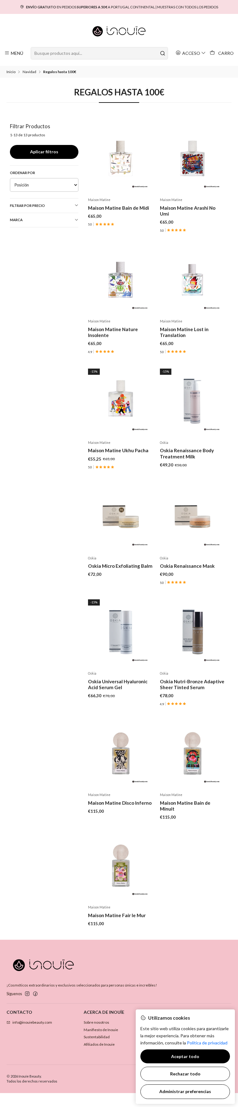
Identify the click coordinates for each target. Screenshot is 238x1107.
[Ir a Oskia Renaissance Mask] (192, 517)
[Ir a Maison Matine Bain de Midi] (121, 159)
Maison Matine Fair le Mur (117, 915)
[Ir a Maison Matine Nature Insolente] (121, 280)
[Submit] (162, 53)
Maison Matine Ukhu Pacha (118, 450)
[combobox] (99, 53)
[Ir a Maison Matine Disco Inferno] (121, 754)
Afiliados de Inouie (99, 1044)
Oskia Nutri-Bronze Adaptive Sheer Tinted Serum (192, 684)
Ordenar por (22, 173)
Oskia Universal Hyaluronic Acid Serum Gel (118, 684)
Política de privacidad (207, 1042)
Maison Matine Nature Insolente (113, 332)
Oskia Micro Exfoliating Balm (120, 566)
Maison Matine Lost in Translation (184, 332)
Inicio (11, 72)
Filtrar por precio (27, 205)
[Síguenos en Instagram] (27, 994)
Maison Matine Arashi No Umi (187, 211)
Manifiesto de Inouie (101, 1029)
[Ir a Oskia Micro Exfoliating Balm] (121, 517)
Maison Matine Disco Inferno (120, 803)
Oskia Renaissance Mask (187, 566)
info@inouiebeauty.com (32, 1022)
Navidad (29, 72)
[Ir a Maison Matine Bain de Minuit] (192, 754)
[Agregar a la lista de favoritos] (146, 158)
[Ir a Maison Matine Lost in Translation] (192, 280)
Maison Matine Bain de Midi (118, 208)
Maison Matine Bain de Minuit (185, 806)
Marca (16, 220)
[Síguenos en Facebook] (35, 994)
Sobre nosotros (96, 1022)
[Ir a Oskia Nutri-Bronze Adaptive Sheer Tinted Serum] (192, 632)
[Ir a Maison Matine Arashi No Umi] (192, 159)
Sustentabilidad (97, 1037)
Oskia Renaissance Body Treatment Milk (187, 453)
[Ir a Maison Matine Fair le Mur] (121, 866)
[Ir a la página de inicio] (119, 31)
